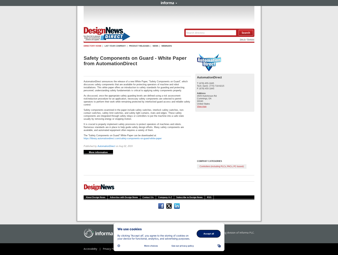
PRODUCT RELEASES (139, 46)
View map (201, 106)
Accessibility (90, 248)
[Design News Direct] (107, 40)
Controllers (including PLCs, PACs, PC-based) (222, 166)
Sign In (243, 39)
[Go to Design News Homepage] (99, 190)
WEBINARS (166, 46)
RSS (209, 197)
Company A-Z (165, 197)
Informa (169, 2)
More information (98, 152)
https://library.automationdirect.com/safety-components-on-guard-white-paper (123, 138)
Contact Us (148, 197)
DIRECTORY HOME (92, 46)
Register (250, 39)
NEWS (155, 46)
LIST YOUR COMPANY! (115, 46)
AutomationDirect (106, 146)
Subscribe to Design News (189, 197)
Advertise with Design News (124, 197)
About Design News (95, 197)
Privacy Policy (110, 248)
